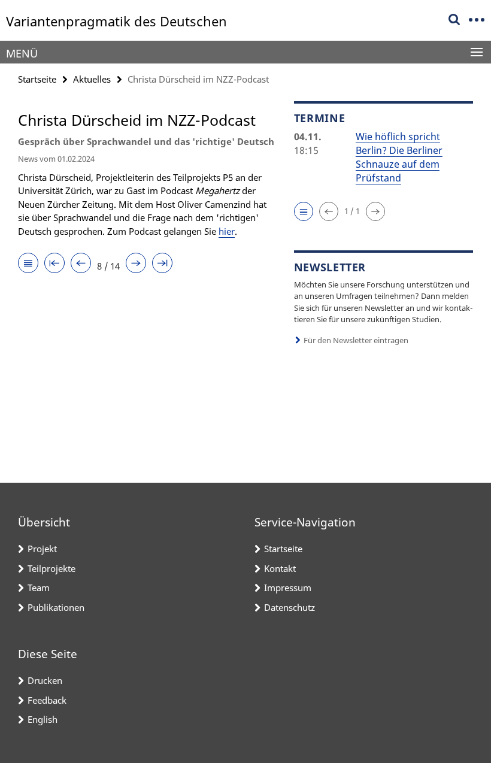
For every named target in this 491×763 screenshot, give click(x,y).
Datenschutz (289, 607)
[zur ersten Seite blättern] (54, 264)
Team (39, 588)
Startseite (37, 79)
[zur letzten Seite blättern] (162, 264)
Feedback (47, 700)
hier (227, 231)
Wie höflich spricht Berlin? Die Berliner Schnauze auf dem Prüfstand (399, 157)
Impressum (287, 588)
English (42, 719)
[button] (303, 211)
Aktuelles (92, 79)
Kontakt (280, 568)
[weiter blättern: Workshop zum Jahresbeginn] (136, 264)
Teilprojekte (51, 568)
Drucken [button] (45, 680)
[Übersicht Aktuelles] (28, 264)
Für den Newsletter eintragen (356, 340)
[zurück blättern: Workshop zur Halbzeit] (81, 264)
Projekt (42, 549)
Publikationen (56, 607)
